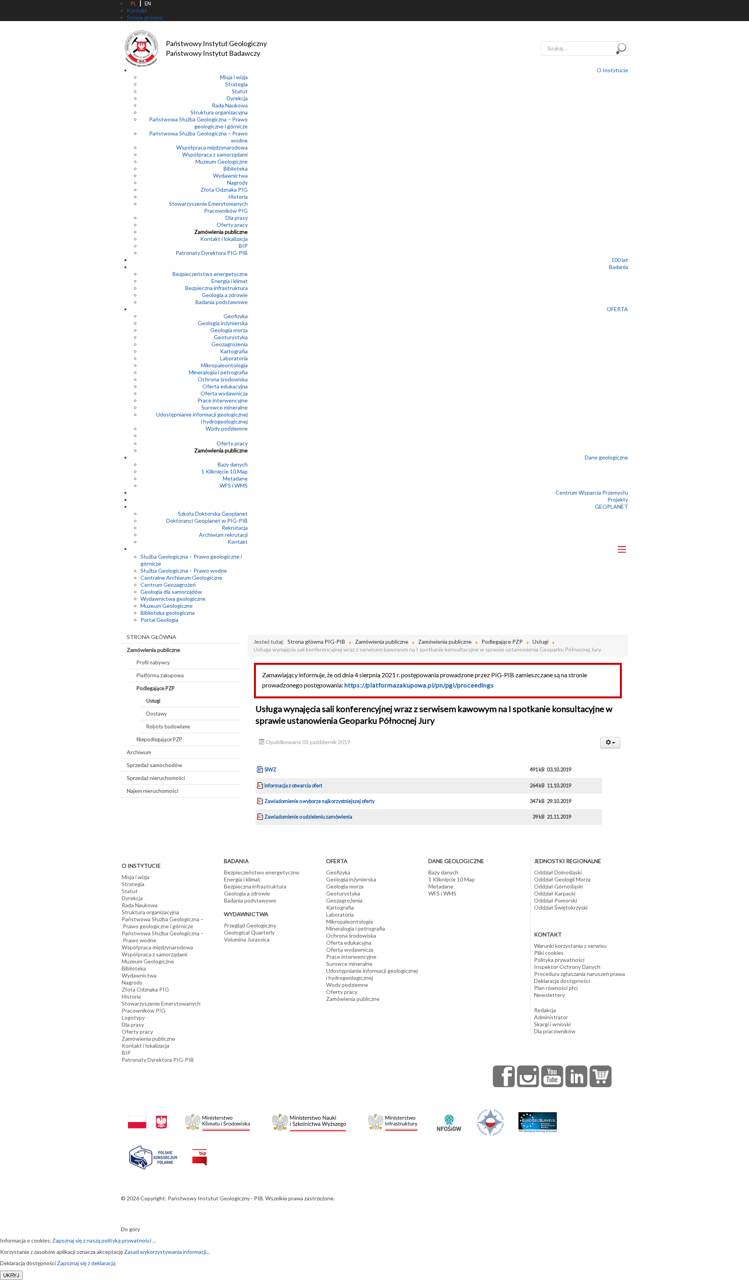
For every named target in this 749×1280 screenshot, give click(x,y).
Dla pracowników (554, 1031)
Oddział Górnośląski (558, 886)
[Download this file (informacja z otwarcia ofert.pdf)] (260, 786)
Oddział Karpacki (554, 893)
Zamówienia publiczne (221, 231)
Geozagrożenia (229, 344)
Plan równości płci (556, 987)
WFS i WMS (234, 485)
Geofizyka (236, 316)
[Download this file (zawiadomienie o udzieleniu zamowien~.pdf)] (260, 817)
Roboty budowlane (168, 726)
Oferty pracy (232, 224)
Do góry (130, 1229)
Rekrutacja (235, 527)
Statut (240, 91)
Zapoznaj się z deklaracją (86, 1263)
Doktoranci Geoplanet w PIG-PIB (207, 520)
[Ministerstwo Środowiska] (217, 1120)
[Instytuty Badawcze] (490, 1121)
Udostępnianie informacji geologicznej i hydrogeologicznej (202, 418)
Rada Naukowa (230, 105)
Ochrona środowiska (223, 379)
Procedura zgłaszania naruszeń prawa (579, 973)
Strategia (236, 84)
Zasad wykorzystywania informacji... (167, 1251)
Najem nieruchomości (152, 790)
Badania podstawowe (221, 302)
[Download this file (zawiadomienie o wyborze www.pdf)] (260, 801)
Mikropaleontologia (224, 365)
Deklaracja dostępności (562, 980)
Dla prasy (236, 217)
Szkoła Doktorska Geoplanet (213, 513)
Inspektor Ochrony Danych (567, 966)
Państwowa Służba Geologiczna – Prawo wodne (163, 937)
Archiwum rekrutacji (223, 534)
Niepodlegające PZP (159, 739)
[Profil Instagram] (528, 1076)
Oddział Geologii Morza (562, 879)
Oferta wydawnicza (224, 393)
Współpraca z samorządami (215, 154)
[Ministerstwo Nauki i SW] (309, 1121)
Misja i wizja (234, 77)
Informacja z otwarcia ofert (293, 786)
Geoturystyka (231, 337)
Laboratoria (234, 358)
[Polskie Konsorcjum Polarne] (153, 1155)
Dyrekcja (237, 98)
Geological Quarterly (249, 932)
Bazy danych (233, 464)
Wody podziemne (227, 428)
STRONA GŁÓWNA (151, 637)
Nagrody (237, 182)
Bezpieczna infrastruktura (216, 288)
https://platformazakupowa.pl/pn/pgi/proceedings (419, 685)
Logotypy (133, 1017)
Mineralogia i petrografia (218, 372)
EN (148, 3)
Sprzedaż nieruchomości (156, 777)
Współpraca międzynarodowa (212, 147)
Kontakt (237, 541)
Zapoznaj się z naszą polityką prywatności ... (104, 1240)
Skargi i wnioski (552, 1024)
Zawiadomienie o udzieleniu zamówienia (308, 817)
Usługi (153, 701)
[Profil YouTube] (552, 1076)
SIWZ (270, 770)
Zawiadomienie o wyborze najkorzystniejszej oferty (319, 801)
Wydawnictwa (230, 175)
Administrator (551, 1017)
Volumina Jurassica (247, 939)
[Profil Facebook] (504, 1076)
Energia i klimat (229, 281)
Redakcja (545, 1010)
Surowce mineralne (224, 407)
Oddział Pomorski (555, 900)
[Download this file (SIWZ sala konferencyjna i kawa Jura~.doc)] (260, 770)
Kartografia (234, 351)
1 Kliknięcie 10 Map (224, 471)
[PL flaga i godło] (147, 1114)
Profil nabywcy (153, 662)
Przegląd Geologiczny (250, 925)
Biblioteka (236, 168)
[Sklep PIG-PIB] (600, 1076)
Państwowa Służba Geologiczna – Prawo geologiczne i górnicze (198, 123)
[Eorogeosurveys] (537, 1118)
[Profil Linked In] (576, 1076)
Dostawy (156, 713)
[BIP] (199, 1151)
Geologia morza (229, 330)
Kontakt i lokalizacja (224, 238)
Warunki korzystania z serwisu (570, 945)
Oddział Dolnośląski (558, 872)
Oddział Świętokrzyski (560, 907)
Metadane (235, 478)
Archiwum (139, 752)
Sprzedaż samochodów (154, 765)
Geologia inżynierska (223, 323)
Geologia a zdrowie (225, 295)
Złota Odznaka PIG (224, 189)
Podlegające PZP (156, 688)
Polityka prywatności (559, 959)
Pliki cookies (549, 952)
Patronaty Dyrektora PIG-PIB (212, 252)
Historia (238, 196)
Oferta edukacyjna (225, 386)
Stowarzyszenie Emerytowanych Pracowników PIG (208, 207)
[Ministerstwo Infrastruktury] (392, 1120)
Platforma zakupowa (160, 675)
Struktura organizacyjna (219, 112)
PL (133, 3)
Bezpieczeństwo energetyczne (210, 274)
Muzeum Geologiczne (221, 161)
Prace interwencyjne (222, 400)
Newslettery (549, 995)
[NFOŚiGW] (449, 1117)
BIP (243, 245)
